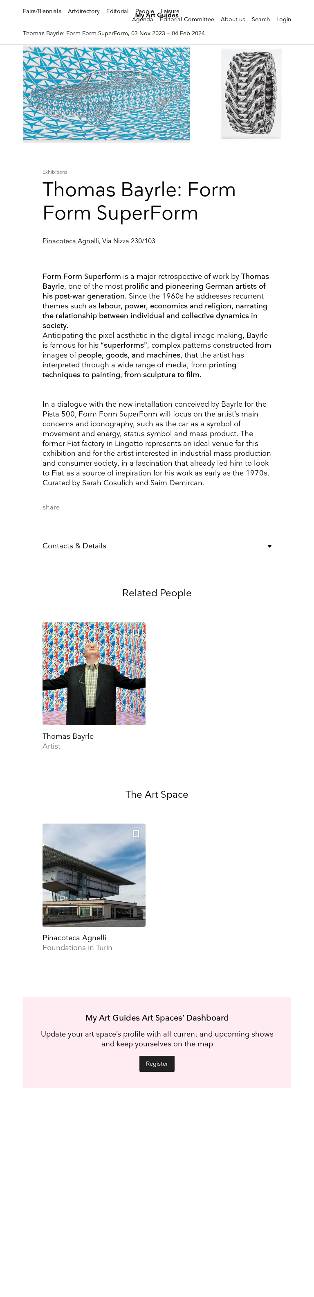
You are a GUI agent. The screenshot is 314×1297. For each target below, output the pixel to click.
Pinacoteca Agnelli (71, 241)
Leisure (170, 11)
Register (157, 1063)
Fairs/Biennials (42, 11)
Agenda (142, 19)
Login (283, 19)
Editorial (117, 11)
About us (233, 19)
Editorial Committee (187, 19)
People (144, 11)
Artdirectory (84, 11)
